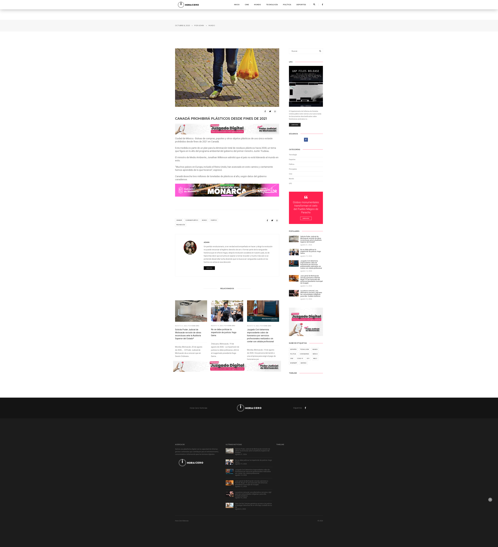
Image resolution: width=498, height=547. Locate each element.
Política (287, 5)
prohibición (180, 225)
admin (201, 25)
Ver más (209, 268)
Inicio (237, 5)
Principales (293, 169)
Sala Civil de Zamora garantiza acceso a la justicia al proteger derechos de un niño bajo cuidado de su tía (253, 505)
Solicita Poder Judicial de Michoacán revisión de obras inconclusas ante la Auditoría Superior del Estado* (188, 334)
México (315, 354)
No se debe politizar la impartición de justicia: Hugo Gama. (223, 332)
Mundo (257, 5)
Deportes (301, 5)
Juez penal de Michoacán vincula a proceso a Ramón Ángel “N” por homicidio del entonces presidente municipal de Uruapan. (251, 483)
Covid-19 (300, 358)
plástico (214, 220)
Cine (247, 5)
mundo (204, 220)
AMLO (315, 358)
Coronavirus (304, 354)
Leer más (294, 124)
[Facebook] (322, 5)
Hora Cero (195, 326)
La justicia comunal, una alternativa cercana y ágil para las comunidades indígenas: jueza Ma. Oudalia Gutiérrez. (253, 494)
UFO (290, 183)
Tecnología (272, 5)
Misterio (303, 363)
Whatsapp (293, 363)
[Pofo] (188, 4)
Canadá (179, 220)
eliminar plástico (192, 220)
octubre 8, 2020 (182, 25)
